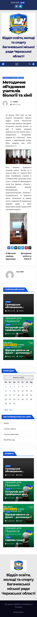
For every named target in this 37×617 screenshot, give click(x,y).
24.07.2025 (11, 475)
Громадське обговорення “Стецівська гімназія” (18, 307)
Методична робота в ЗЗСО (26, 256)
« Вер (6, 410)
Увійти (6, 423)
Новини (21, 77)
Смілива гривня (15, 540)
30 (10, 404)
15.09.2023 (11, 521)
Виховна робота (18, 612)
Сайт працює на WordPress (13, 604)
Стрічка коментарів (11, 434)
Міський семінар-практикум (11, 256)
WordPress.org (9, 440)
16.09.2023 (11, 498)
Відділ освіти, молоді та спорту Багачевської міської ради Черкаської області (18, 47)
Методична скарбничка (10, 77)
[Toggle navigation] (17, 64)
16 (10, 395)
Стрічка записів (10, 429)
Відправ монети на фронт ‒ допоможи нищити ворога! (17, 353)
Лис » (11, 410)
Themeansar (18, 607)
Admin (15, 102)
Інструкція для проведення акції (16, 328)
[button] (30, 64)
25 (18, 399)
